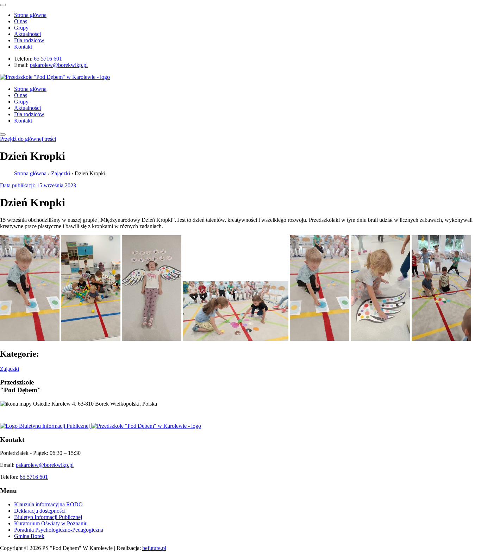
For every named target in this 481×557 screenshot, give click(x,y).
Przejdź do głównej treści (28, 139)
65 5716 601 (48, 59)
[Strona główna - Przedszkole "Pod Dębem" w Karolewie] (55, 77)
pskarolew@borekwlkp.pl (59, 65)
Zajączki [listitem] (9, 369)
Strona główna (30, 15)
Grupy (21, 28)
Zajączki (60, 173)
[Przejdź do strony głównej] (146, 426)
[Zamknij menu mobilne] (3, 5)
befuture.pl (154, 548)
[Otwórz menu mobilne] (3, 134)
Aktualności (27, 34)
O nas (20, 21)
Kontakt (23, 47)
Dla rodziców (29, 40)
